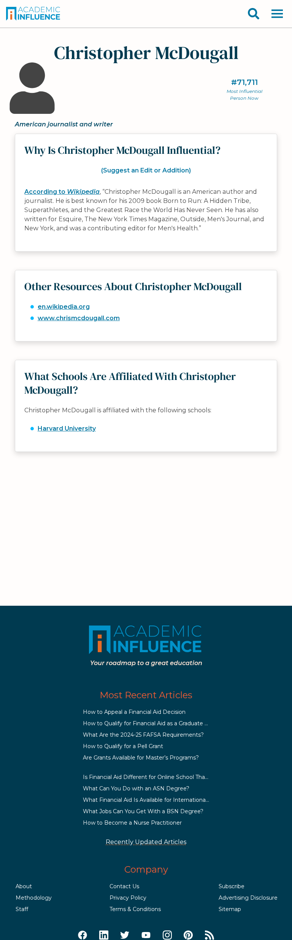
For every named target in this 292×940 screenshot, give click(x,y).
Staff (22, 909)
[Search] (253, 13)
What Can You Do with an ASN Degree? (136, 788)
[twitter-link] (124, 935)
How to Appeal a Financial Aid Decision (134, 712)
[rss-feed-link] (209, 935)
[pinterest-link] (188, 935)
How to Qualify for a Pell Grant (123, 746)
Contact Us (124, 886)
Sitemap (230, 909)
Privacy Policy (128, 897)
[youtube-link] (146, 935)
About (24, 886)
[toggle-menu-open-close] (277, 13)
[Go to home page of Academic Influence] (33, 14)
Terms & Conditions (135, 909)
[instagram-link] (167, 935)
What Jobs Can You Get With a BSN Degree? (143, 811)
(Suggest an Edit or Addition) (146, 170)
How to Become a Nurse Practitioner (132, 822)
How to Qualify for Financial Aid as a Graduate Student (154, 723)
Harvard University (67, 428)
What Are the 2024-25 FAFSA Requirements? (143, 734)
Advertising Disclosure (248, 897)
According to (62, 191)
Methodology (34, 897)
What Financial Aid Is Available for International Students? (159, 799)
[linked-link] (104, 935)
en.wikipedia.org (64, 306)
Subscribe (231, 886)
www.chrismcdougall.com (79, 318)
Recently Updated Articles (146, 842)
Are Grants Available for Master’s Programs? (141, 757)
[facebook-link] (82, 935)
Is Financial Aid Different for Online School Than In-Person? (161, 777)
